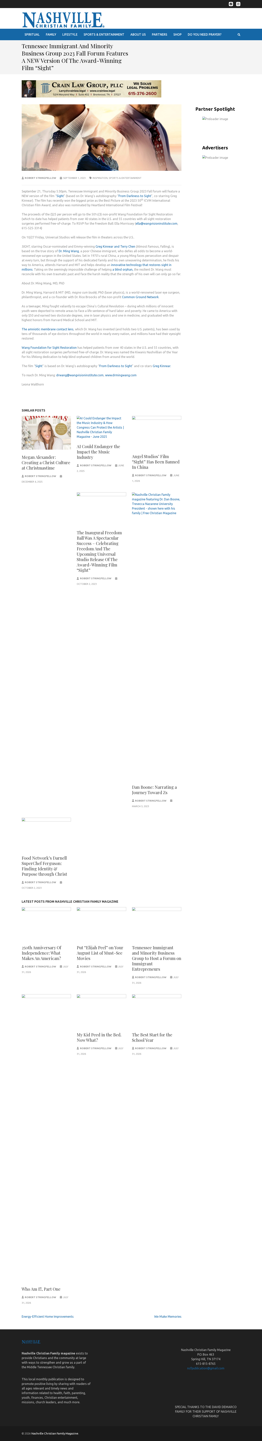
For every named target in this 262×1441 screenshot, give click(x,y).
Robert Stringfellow (40, 178)
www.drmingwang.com (121, 375)
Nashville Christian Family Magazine (54, 1433)
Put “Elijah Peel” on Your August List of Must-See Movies (100, 953)
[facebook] (231, 4)
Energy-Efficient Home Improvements (48, 1316)
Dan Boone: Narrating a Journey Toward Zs (154, 789)
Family (51, 34)
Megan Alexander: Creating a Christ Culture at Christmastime (46, 462)
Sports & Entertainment (104, 34)
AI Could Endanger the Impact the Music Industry (98, 452)
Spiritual (32, 34)
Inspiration (100, 178)
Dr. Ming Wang (69, 251)
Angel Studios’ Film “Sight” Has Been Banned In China (156, 461)
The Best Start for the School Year (152, 1037)
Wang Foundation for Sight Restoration (49, 347)
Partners (159, 34)
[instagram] (238, 4)
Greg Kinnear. (162, 366)
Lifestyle (69, 34)
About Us (138, 34)
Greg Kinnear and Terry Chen (115, 246)
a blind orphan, (122, 269)
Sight (60, 196)
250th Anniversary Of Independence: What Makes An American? (41, 953)
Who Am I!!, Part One (41, 1289)
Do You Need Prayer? (204, 34)
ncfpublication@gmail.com (205, 1368)
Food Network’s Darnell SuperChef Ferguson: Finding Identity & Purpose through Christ (44, 866)
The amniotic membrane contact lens (47, 329)
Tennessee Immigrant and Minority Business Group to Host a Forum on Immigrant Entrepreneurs (156, 958)
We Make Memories (167, 1316)
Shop (177, 34)
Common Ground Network (140, 297)
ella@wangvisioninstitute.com (156, 223)
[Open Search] (239, 34)
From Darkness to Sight (135, 196)
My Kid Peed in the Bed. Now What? (99, 1037)
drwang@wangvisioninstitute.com (80, 375)
